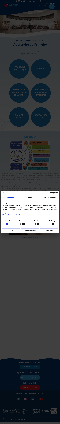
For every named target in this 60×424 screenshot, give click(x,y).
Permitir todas (49, 230)
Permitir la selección (30, 230)
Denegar (11, 230)
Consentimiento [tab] (10, 197)
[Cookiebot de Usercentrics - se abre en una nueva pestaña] (51, 193)
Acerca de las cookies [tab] (50, 197)
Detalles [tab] (30, 197)
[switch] (22, 224)
